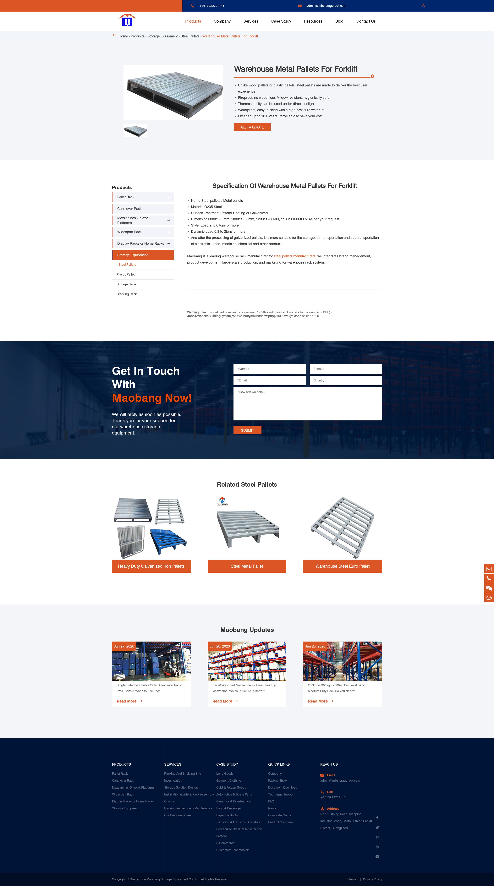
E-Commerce (225, 843)
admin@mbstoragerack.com (326, 6)
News (272, 808)
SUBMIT (247, 430)
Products (193, 21)
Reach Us (329, 764)
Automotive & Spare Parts (234, 794)
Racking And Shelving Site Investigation (182, 777)
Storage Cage (126, 284)
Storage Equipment (162, 36)
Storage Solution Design (181, 787)
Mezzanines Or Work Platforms (133, 220)
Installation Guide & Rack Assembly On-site (189, 798)
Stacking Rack (127, 294)
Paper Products (227, 815)
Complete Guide (279, 815)
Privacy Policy (372, 879)
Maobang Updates (247, 630)
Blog (339, 21)
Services (251, 21)
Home (123, 36)
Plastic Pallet (126, 274)
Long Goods (224, 773)
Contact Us (366, 21)
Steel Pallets (190, 36)
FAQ (271, 801)
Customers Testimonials (233, 850)
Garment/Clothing (228, 780)
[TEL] (489, 578)
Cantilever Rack (129, 209)
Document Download (282, 787)
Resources (313, 21)
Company (222, 21)
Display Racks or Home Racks (140, 244)
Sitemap (352, 879)
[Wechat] (489, 588)
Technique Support (281, 794)
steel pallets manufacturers (295, 256)
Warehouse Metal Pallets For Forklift (230, 36)
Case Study (281, 21)
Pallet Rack (125, 197)
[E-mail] (489, 568)
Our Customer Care (177, 815)
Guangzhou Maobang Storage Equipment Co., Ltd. (165, 879)
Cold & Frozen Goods (231, 787)
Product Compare (280, 822)
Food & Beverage (228, 808)
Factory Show (277, 780)
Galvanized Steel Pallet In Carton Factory (239, 832)
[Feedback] (489, 597)
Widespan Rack (129, 232)
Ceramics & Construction (233, 801)
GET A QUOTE (252, 127)
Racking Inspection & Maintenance (188, 808)
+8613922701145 (211, 6)
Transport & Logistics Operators (238, 822)
